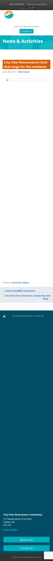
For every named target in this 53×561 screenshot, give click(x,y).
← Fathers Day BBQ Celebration (19, 290)
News (26, 282)
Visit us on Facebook (37, 4)
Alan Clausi (23, 71)
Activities (17, 282)
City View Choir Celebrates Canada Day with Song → (27, 297)
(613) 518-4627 (16, 4)
